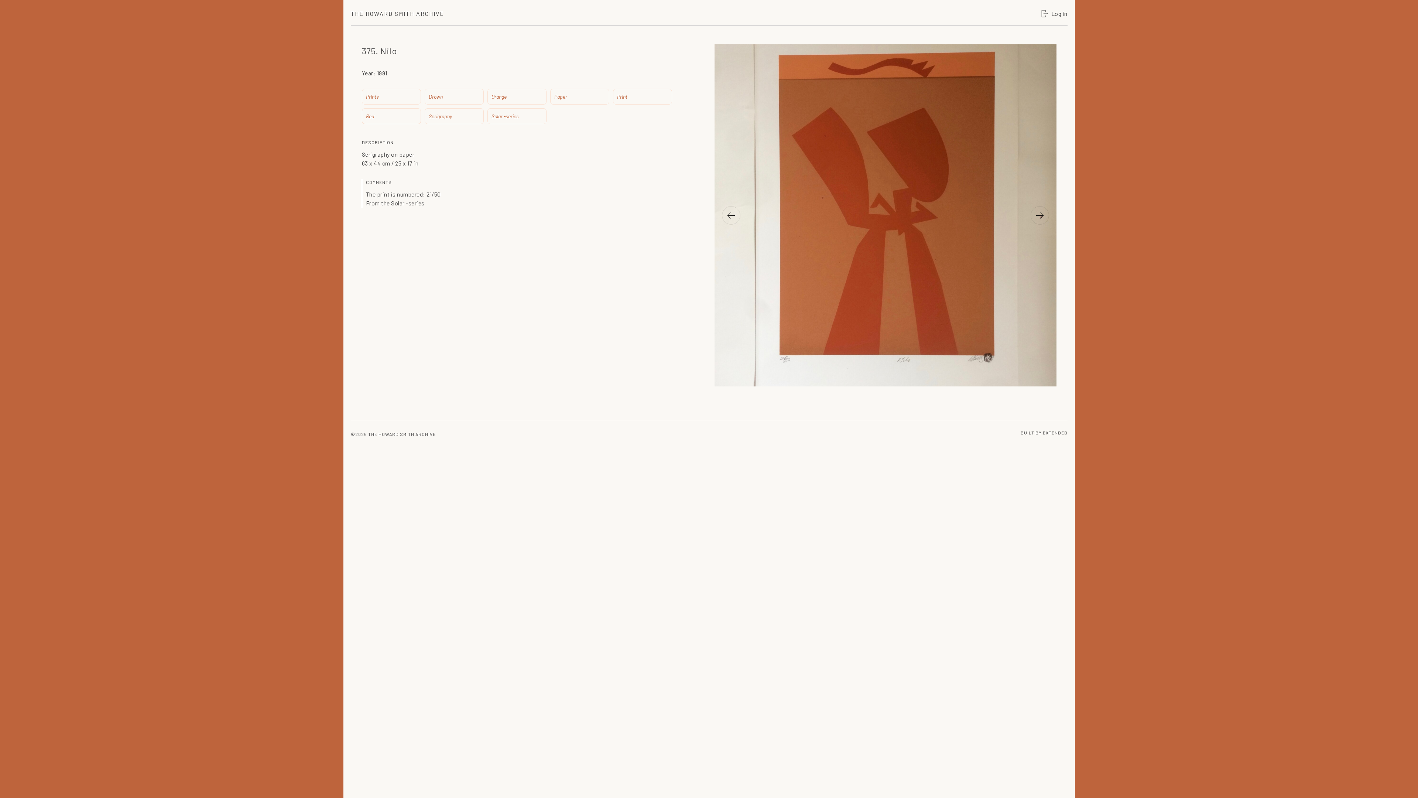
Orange (499, 96)
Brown (436, 96)
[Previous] (731, 215)
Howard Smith (397, 13)
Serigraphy (440, 116)
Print (622, 96)
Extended (1055, 432)
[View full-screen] (1047, 61)
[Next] (1040, 215)
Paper (560, 96)
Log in (1059, 13)
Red (370, 116)
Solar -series (505, 116)
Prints (372, 96)
